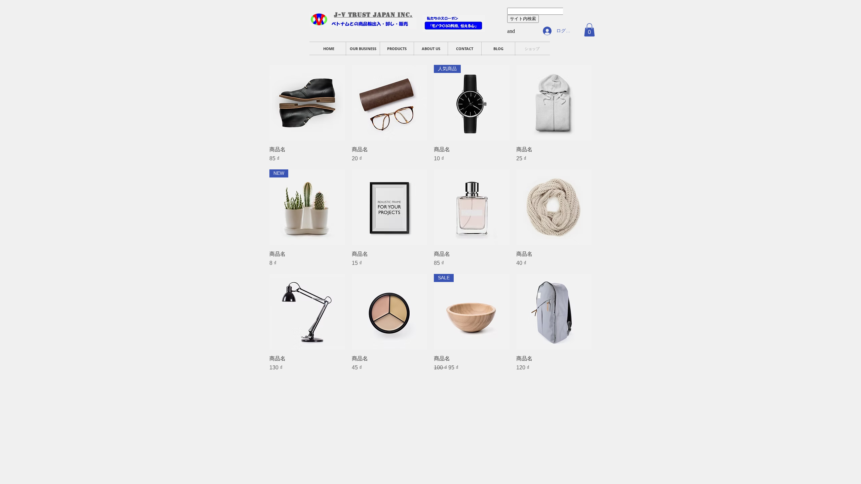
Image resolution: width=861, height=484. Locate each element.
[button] (589, 29)
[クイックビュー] (307, 102)
